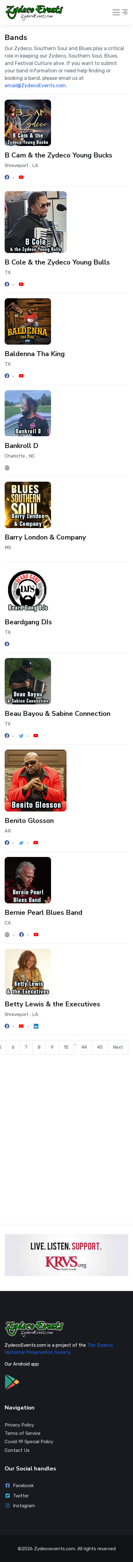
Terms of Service (23, 1433)
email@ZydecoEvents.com (35, 85)
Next (118, 1047)
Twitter (21, 1496)
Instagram (24, 1505)
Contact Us (17, 1450)
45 (100, 1047)
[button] (124, 12)
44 (84, 1047)
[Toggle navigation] (116, 12)
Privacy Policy (19, 1425)
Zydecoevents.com (54, 1548)
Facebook (23, 1485)
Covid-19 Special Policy (29, 1441)
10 (66, 1047)
